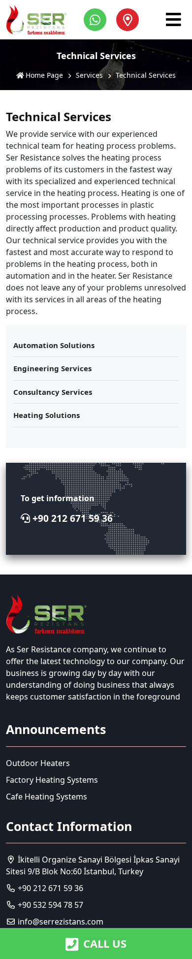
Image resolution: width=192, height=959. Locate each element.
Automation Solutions (54, 345)
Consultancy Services (52, 392)
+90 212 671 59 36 (71, 518)
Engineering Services (52, 368)
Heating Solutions (46, 415)
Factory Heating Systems (52, 779)
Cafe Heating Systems (46, 796)
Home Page (43, 75)
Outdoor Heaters (38, 763)
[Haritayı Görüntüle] (127, 19)
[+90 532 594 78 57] (97, 19)
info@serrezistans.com (60, 921)
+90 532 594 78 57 (49, 904)
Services (89, 75)
